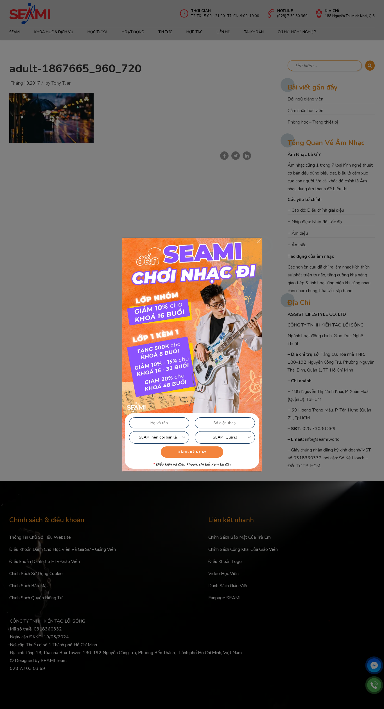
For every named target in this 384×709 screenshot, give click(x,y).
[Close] (258, 241)
